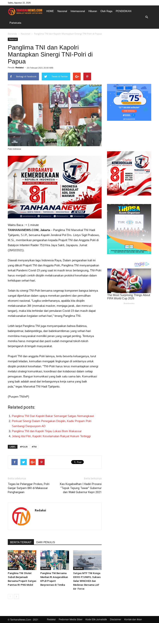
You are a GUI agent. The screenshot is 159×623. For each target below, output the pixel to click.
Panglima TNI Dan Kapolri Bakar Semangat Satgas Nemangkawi (53, 416)
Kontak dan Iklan (133, 619)
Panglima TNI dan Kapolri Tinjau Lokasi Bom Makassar (47, 431)
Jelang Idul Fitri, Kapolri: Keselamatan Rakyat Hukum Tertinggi (51, 436)
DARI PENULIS (45, 542)
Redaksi (20, 67)
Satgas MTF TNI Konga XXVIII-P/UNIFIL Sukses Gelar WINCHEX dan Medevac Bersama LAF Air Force (87, 581)
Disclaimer (115, 619)
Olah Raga (106, 11)
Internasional (78, 11)
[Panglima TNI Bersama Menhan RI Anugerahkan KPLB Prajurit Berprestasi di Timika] (54, 560)
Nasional (62, 11)
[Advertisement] (129, 57)
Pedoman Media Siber (70, 619)
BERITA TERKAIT (21, 542)
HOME (50, 11)
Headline (13, 568)
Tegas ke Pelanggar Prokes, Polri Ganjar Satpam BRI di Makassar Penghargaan (28, 488)
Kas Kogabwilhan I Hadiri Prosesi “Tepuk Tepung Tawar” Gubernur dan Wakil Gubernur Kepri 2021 (81, 488)
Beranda (12, 33)
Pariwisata (15, 22)
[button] (146, 17)
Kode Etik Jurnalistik (96, 619)
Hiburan (92, 11)
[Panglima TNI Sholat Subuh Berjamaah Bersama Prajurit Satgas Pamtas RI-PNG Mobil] (22, 560)
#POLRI (24, 446)
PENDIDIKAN (123, 11)
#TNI (34, 446)
